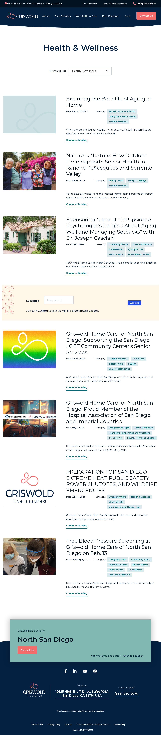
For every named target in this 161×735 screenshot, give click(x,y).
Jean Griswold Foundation (115, 4)
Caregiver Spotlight (119, 428)
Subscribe (134, 303)
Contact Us (146, 15)
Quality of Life (135, 249)
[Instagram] (95, 671)
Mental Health (116, 249)
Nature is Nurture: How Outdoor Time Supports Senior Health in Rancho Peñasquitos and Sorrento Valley (109, 164)
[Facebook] (66, 671)
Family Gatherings (137, 180)
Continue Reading (76, 140)
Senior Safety (116, 502)
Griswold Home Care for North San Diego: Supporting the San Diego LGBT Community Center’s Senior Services (109, 343)
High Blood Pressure (119, 575)
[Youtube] (85, 671)
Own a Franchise (89, 4)
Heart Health (135, 570)
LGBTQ (132, 364)
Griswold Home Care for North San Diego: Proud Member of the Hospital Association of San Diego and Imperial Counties (109, 412)
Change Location (54, 3)
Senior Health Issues (138, 254)
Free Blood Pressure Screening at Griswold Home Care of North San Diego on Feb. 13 (108, 547)
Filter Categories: (72, 71)
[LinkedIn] (74, 671)
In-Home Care (116, 364)
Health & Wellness (84, 71)
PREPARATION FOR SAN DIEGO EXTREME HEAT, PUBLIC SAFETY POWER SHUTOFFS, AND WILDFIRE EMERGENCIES (111, 481)
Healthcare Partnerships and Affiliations (129, 433)
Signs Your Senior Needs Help (124, 507)
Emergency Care (117, 497)
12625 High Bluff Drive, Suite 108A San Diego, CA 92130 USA (81, 693)
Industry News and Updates (141, 438)
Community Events (118, 244)
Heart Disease (116, 570)
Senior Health (116, 254)
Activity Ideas (116, 180)
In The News (115, 438)
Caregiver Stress (117, 559)
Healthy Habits (140, 565)
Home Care (139, 359)
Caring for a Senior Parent (122, 116)
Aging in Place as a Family (122, 111)
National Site (37, 724)
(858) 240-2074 (146, 3)
